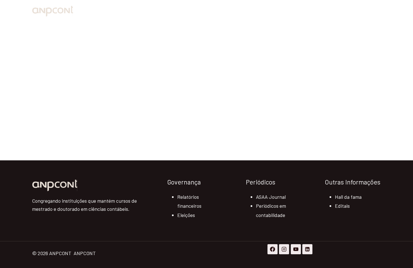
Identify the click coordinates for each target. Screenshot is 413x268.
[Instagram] (284, 249)
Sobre (309, 11)
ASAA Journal (271, 197)
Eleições (186, 215)
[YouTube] (296, 249)
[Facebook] (272, 249)
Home (286, 11)
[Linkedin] (307, 249)
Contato (367, 11)
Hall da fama (348, 197)
